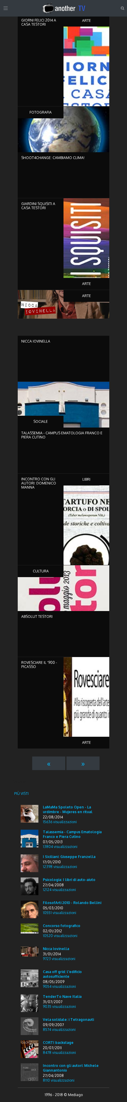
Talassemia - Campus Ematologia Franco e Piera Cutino (61, 435)
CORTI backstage (58, 1042)
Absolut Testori (37, 616)
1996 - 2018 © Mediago (64, 1095)
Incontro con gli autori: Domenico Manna (38, 483)
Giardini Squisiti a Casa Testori (38, 206)
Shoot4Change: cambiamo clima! (52, 157)
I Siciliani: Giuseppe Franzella (69, 856)
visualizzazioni (60, 822)
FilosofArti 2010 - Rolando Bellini (72, 902)
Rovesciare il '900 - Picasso (39, 664)
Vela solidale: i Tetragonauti (68, 1019)
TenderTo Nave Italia (62, 996)
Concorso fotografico (61, 925)
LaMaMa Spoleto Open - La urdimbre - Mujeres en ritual (67, 809)
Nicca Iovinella (35, 341)
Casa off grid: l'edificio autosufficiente (62, 974)
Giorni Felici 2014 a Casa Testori (38, 22)
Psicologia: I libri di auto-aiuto (69, 879)
